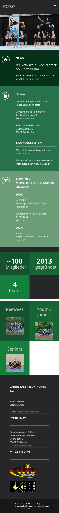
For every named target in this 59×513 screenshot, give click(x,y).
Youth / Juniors (44, 311)
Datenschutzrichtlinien (21, 445)
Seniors (14, 349)
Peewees (15, 309)
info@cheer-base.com (27, 79)
